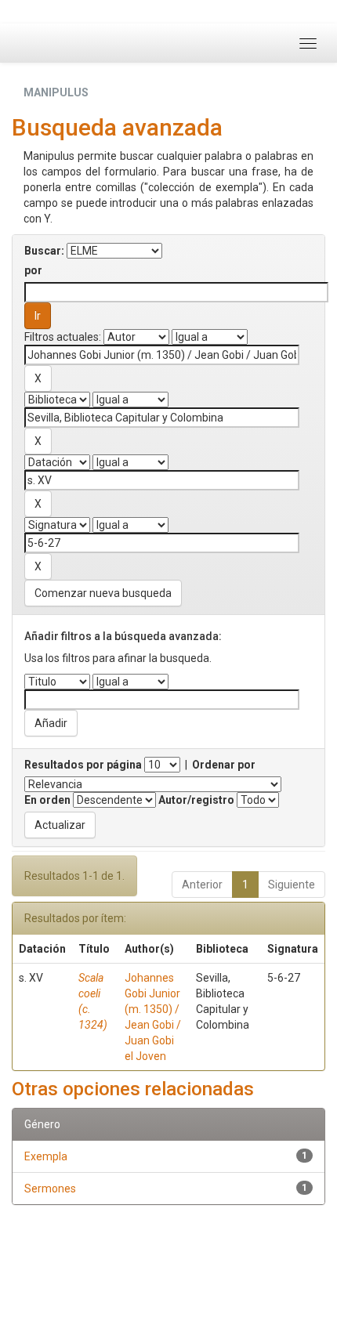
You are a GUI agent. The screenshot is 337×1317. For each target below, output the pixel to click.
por (33, 270)
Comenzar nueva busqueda (103, 593)
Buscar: (44, 250)
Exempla (45, 1156)
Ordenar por (223, 764)
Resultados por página (83, 764)
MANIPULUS (56, 92)
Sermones (50, 1188)
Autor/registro (196, 800)
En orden (47, 800)
